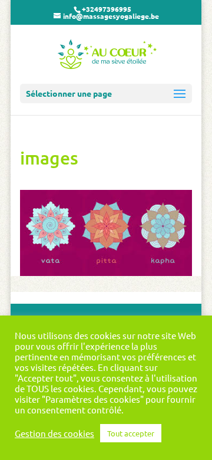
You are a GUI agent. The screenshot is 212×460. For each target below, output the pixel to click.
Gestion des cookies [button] (54, 433)
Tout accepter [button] (130, 433)
